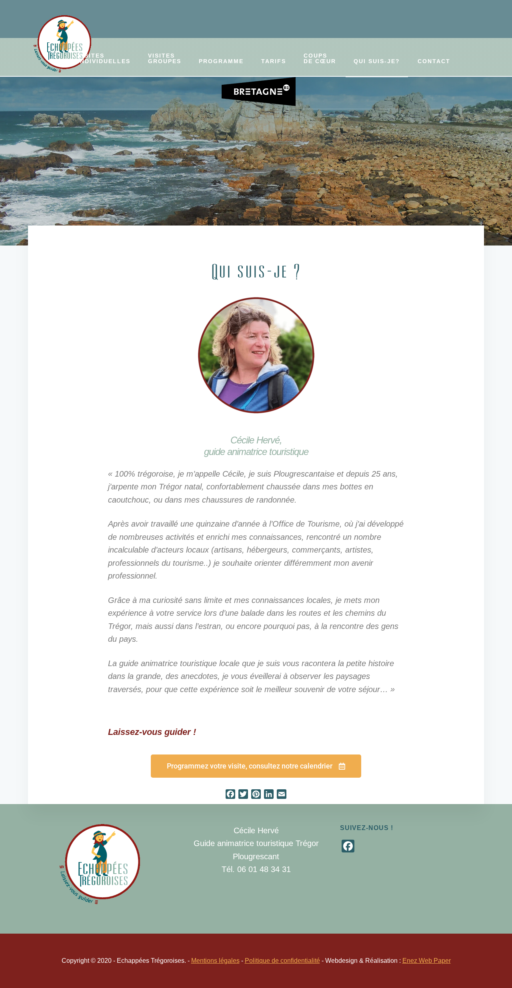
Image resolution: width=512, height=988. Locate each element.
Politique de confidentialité (282, 960)
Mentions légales (215, 960)
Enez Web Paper (426, 960)
